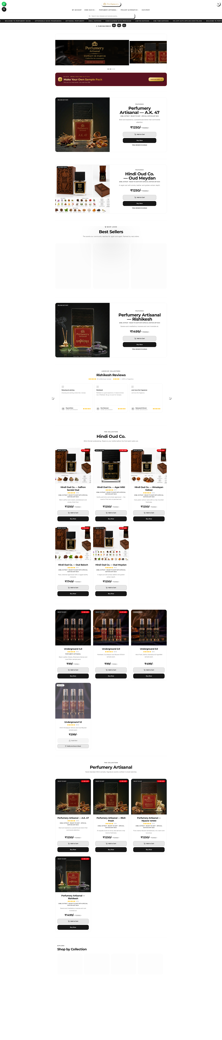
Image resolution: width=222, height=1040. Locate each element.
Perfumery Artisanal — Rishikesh (139, 317)
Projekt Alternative (129, 10)
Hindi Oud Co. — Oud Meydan (140, 176)
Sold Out (74, 740)
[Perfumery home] (111, 4)
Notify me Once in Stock (74, 746)
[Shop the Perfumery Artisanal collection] (111, 52)
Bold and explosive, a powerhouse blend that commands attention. (139, 121)
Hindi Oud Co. (89, 10)
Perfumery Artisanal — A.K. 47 (139, 110)
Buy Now (140, 140)
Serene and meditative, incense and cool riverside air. (139, 326)
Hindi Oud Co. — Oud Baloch (73, 565)
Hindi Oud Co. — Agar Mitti (111, 487)
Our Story (146, 10)
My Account (77, 10)
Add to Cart (141, 134)
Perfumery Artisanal (108, 10)
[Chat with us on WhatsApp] (4, 4)
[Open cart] (218, 4)
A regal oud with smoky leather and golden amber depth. (139, 185)
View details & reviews (139, 145)
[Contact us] (4, 9)
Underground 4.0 (73, 649)
